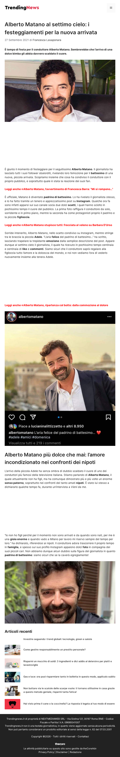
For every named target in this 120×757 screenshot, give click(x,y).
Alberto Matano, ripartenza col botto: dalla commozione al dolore (65, 305)
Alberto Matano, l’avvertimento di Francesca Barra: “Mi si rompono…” (68, 189)
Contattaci (83, 736)
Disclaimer (62, 752)
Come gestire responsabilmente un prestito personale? (54, 649)
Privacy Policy (46, 752)
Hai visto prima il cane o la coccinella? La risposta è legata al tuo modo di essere (69, 703)
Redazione (76, 752)
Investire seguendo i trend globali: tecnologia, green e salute (57, 639)
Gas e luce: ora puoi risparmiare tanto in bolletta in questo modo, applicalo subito (69, 676)
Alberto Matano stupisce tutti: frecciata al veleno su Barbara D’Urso (67, 225)
